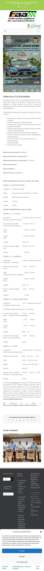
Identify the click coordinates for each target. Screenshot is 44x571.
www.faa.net (34, 515)
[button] (41, 532)
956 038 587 (36, 507)
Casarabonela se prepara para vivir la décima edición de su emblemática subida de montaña (22, 504)
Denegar (22, 556)
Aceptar (22, 551)
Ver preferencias (22, 562)
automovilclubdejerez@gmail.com (13, 399)
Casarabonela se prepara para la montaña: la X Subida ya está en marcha (22, 487)
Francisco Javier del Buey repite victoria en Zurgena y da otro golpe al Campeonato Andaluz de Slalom (21, 523)
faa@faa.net (28, 4)
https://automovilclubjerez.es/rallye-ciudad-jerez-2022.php (20, 405)
